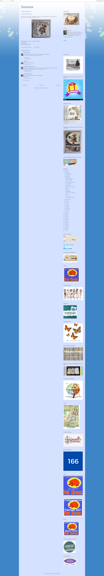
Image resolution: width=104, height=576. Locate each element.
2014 (66, 227)
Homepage (41, 85)
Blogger (58, 573)
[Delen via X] (36, 47)
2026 (66, 170)
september (68, 177)
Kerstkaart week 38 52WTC (70, 186)
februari (67, 208)
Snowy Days (67, 189)
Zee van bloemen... (68, 183)
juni (66, 202)
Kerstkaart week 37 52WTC (70, 192)
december (67, 173)
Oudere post (58, 85)
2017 (66, 222)
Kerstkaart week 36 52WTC (70, 197)
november (67, 174)
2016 (66, 224)
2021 (66, 216)
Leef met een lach (68, 180)
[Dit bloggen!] (35, 47)
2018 (66, 221)
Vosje (66, 194)
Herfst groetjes (67, 185)
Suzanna (27, 7)
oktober (67, 176)
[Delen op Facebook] (37, 47)
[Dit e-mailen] (34, 47)
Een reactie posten (26, 80)
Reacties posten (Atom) (44, 87)
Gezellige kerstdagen (69, 179)
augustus (67, 199)
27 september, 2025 (27, 64)
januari (67, 210)
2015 (66, 225)
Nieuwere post (24, 85)
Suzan (70, 30)
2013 (66, 228)
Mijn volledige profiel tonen (68, 36)
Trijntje (25, 61)
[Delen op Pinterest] (38, 47)
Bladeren (66, 188)
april (66, 205)
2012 (66, 230)
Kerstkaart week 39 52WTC (70, 182)
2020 (66, 218)
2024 (66, 211)
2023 (66, 213)
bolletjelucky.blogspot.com (29, 66)
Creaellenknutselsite (27, 73)
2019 (66, 219)
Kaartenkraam (26, 52)
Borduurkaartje (67, 191)
